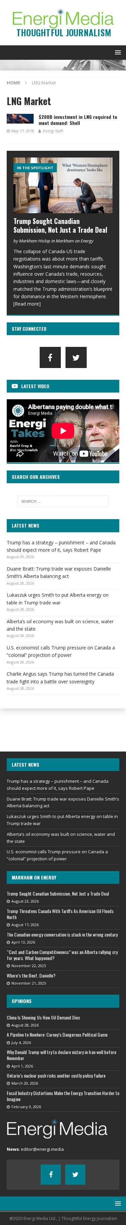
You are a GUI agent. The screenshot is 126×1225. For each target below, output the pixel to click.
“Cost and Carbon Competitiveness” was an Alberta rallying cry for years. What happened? (62, 954)
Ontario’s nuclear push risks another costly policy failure (56, 1075)
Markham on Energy (34, 877)
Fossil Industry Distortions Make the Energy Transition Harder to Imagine (63, 1095)
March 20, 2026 (24, 1083)
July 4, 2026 (21, 1042)
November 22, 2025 (28, 965)
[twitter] (76, 357)
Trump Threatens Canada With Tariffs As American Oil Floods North (60, 913)
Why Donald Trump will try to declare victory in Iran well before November (61, 1054)
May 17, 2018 (22, 130)
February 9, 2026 (26, 1106)
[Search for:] (63, 501)
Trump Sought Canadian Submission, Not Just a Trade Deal (60, 225)
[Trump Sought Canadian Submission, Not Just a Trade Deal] (63, 185)
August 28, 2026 (25, 1025)
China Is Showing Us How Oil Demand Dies (43, 1017)
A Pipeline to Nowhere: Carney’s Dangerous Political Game (57, 1034)
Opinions (22, 1000)
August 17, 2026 (25, 924)
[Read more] (27, 304)
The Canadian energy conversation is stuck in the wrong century (62, 934)
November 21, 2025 (28, 983)
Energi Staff (53, 130)
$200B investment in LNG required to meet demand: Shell (78, 119)
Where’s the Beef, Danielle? (31, 975)
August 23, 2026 (25, 901)
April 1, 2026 (22, 1066)
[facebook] (50, 357)
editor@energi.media (42, 1149)
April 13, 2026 (23, 942)
